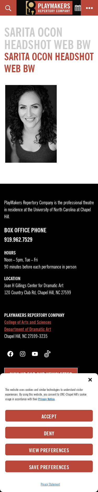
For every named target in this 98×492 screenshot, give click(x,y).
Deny (49, 433)
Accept (49, 416)
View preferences (49, 450)
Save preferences (49, 467)
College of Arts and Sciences (27, 322)
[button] (90, 379)
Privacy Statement (50, 484)
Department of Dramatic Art (27, 329)
